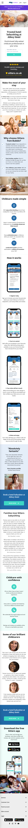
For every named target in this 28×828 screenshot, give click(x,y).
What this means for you (14, 8)
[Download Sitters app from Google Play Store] (14, 749)
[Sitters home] (13, 3)
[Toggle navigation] (4, 3)
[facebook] (9, 824)
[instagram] (12, 824)
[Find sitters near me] (14, 54)
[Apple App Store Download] (8, 820)
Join (20, 2)
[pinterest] (15, 824)
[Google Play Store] (19, 820)
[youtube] (18, 824)
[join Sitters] (14, 18)
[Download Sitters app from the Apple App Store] (14, 744)
